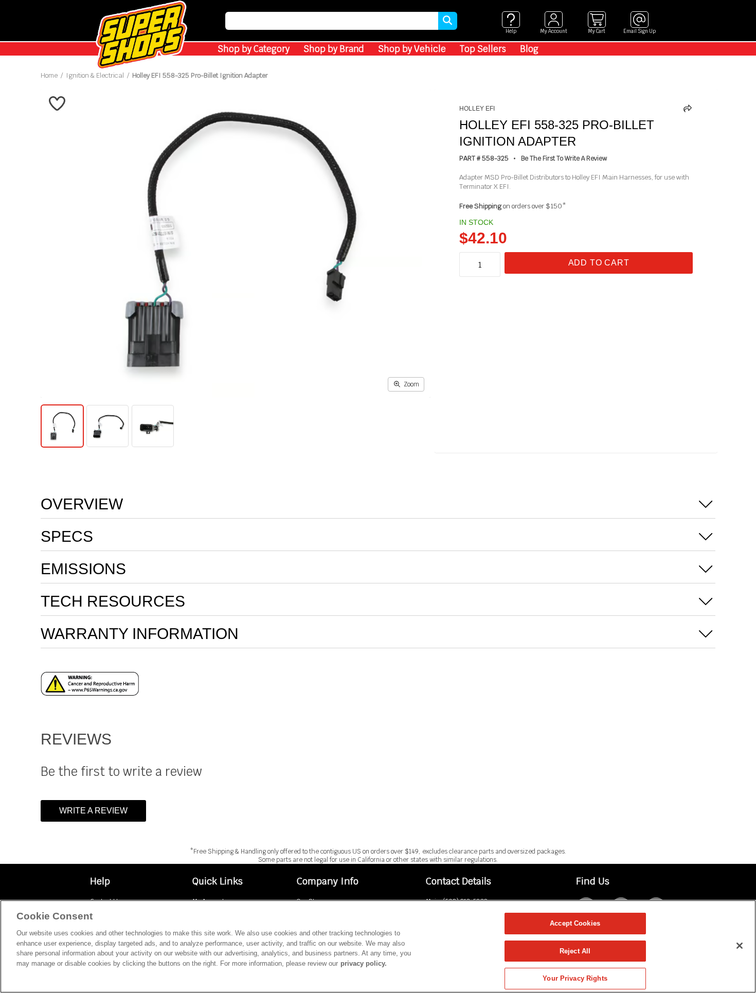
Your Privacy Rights (575, 978)
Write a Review (93, 810)
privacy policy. (363, 963)
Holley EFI (477, 108)
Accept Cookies (575, 923)
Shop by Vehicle (412, 49)
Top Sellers (483, 49)
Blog (529, 49)
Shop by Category (254, 49)
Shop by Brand (333, 49)
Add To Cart (598, 262)
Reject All (575, 951)
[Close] (739, 945)
